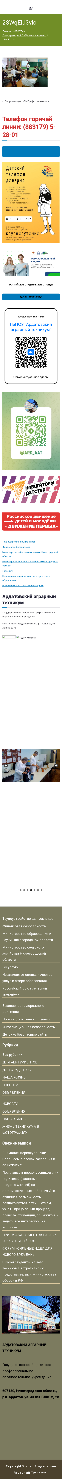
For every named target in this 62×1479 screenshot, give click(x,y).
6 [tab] (38, 890)
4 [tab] (31, 890)
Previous (6, 765)
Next (56, 765)
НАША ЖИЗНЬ (14, 1077)
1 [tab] (21, 890)
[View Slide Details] (31, 696)
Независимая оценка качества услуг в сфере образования (26, 578)
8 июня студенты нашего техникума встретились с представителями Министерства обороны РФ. (29, 1271)
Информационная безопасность (28, 1027)
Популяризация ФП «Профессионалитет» (27, 101)
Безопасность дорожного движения (23, 1009)
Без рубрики (12, 1055)
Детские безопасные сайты (25, 1034)
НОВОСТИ (10, 1085)
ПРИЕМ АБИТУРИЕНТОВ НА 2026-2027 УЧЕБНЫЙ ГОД (29, 1238)
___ (5, 1444)
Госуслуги (7, 571)
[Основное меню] (31, 8)
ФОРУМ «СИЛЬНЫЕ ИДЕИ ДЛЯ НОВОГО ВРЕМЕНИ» (27, 1251)
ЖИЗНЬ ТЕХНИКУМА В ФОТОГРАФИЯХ (20, 1129)
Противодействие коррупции (26, 1019)
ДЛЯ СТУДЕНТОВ (16, 1070)
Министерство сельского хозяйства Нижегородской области (30, 563)
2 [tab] (24, 890)
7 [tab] (41, 890)
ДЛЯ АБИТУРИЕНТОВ (19, 1062)
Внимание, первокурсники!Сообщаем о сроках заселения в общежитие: (28, 1159)
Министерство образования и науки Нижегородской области (30, 554)
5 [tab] (34, 890)
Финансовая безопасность (16, 547)
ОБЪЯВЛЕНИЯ (13, 1092)
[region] (31, 766)
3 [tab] (27, 890)
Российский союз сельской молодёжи (22, 585)
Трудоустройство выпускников (19, 541)
